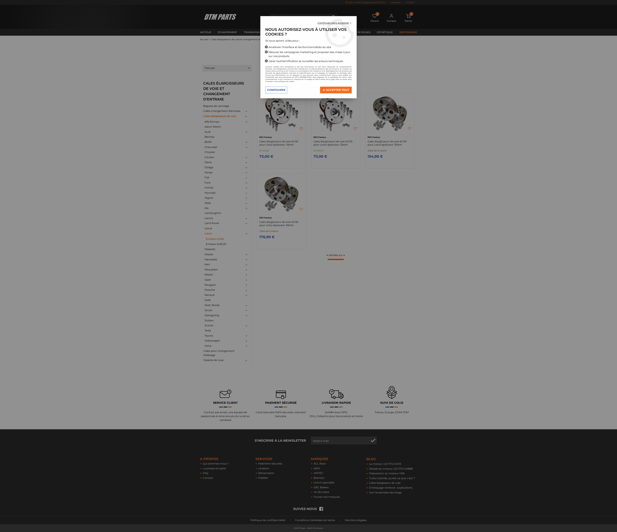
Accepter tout (337, 89)
